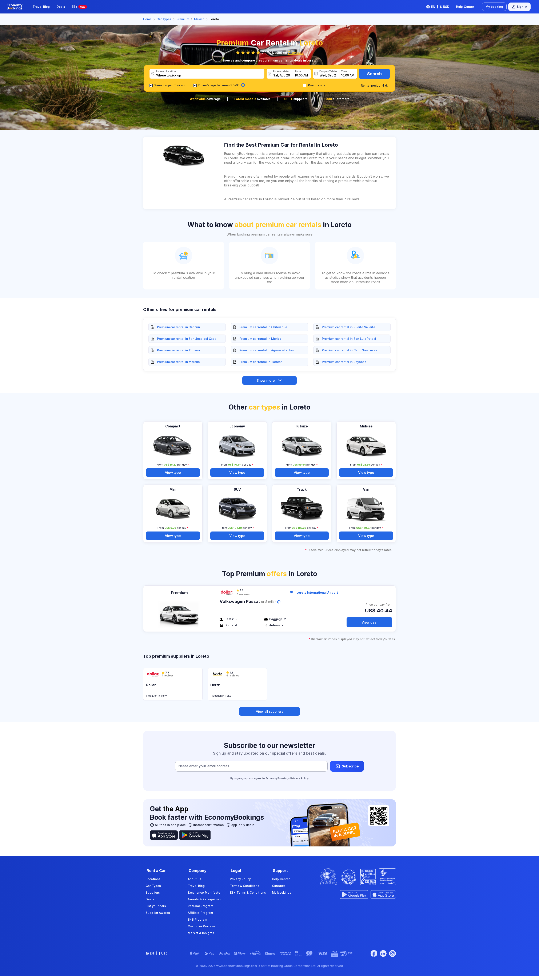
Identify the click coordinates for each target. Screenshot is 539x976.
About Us (194, 879)
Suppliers (153, 892)
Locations (153, 879)
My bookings (281, 892)
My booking (494, 6)
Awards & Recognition (204, 899)
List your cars (156, 906)
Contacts (279, 886)
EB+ (78, 6)
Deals (61, 6)
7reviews (295, 52)
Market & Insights (201, 933)
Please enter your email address (203, 766)
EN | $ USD (440, 6)
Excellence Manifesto (204, 892)
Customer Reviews (202, 926)
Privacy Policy (299, 778)
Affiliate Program (200, 912)
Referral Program (200, 906)
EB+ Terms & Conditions (248, 892)
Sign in (522, 6)
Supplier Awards (158, 912)
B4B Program (197, 919)
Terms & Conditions (244, 886)
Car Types (153, 886)
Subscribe (350, 766)
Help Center (465, 6)
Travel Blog (41, 6)
